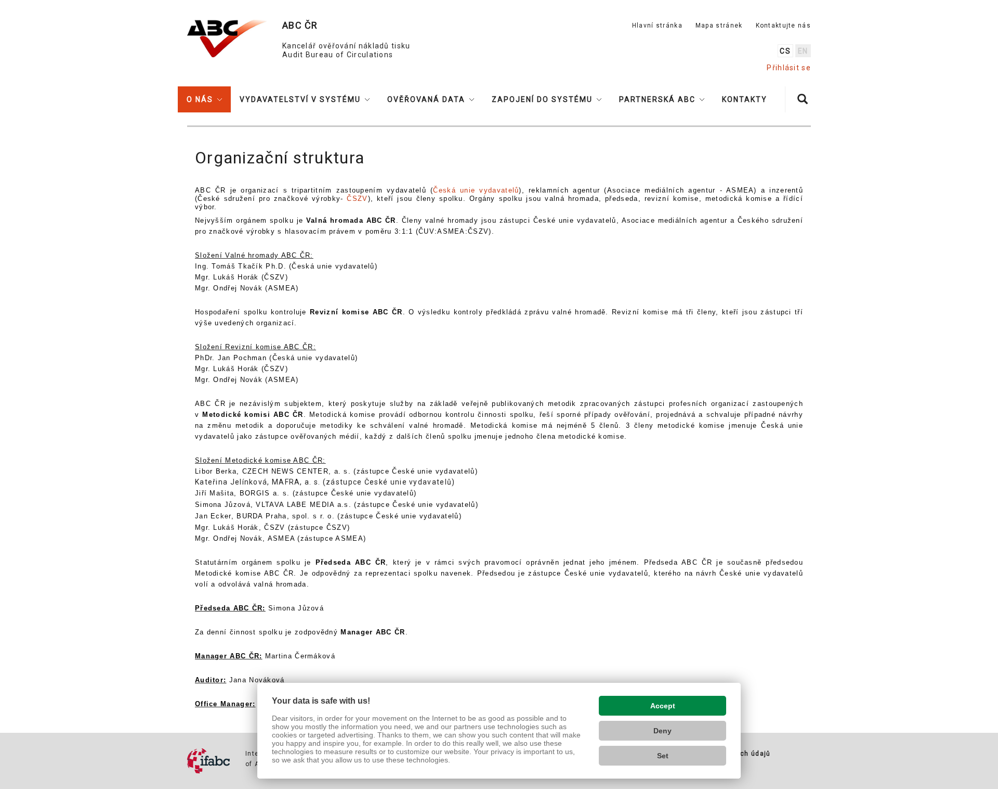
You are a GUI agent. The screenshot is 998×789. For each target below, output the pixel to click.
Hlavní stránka (657, 25)
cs (785, 51)
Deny (662, 731)
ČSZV (357, 198)
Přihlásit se (789, 67)
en (803, 51)
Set (662, 756)
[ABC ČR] (227, 38)
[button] (204, 99)
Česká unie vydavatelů (476, 190)
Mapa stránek (719, 25)
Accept (662, 706)
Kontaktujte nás (783, 25)
